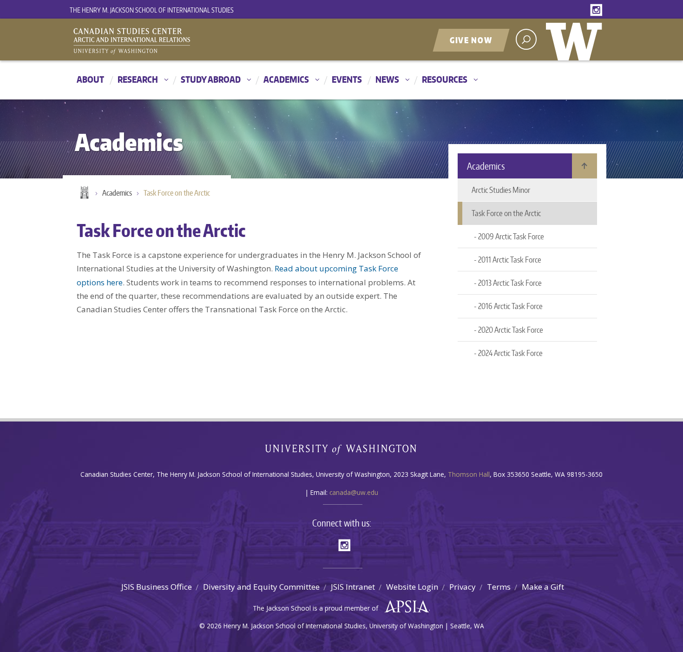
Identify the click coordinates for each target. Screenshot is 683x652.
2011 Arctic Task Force (509, 259)
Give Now (471, 40)
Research (138, 79)
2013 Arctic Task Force (510, 282)
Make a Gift (543, 586)
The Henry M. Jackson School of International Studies (152, 10)
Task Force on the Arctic (177, 193)
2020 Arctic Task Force (510, 329)
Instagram (598, 10)
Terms (499, 586)
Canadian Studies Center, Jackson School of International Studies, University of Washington (174, 40)
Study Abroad (211, 79)
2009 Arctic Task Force (511, 236)
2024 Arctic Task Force (510, 353)
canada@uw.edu (353, 492)
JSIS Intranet (353, 586)
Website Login (412, 586)
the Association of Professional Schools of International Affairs (404, 606)
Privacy (462, 586)
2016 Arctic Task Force (510, 306)
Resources (444, 79)
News (387, 79)
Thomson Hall (469, 474)
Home (84, 193)
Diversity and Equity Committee (261, 586)
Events (347, 79)
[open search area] (526, 39)
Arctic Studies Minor (501, 189)
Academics (286, 79)
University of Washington (576, 39)
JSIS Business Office (156, 586)
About (90, 79)
